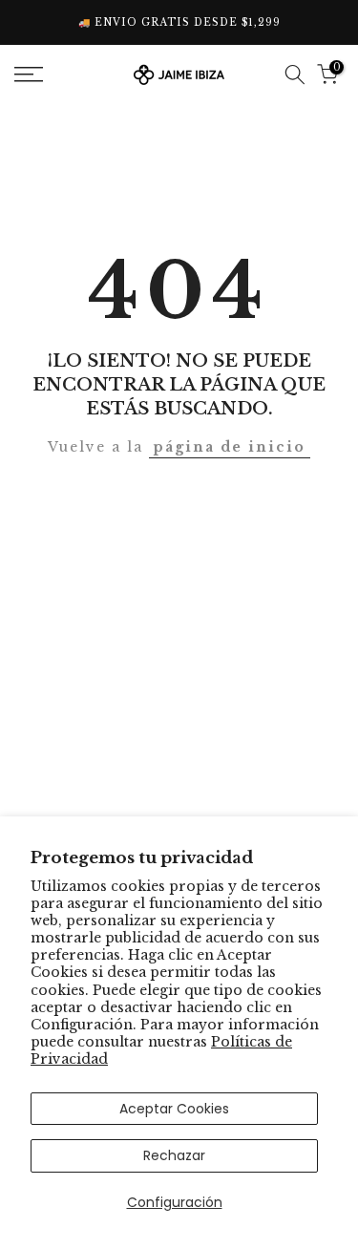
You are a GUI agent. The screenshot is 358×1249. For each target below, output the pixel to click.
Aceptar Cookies (174, 1108)
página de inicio (229, 446)
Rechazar (174, 1155)
